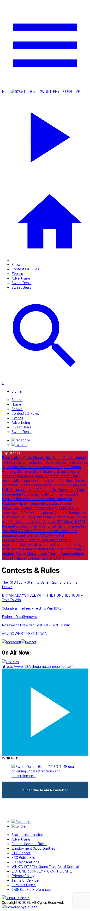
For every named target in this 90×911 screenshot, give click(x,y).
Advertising (21, 278)
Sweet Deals (21, 282)
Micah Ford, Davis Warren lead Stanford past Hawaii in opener (42, 473)
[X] (19, 444)
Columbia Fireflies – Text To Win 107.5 (32, 608)
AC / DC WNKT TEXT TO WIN (24, 633)
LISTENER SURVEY (39, 494)
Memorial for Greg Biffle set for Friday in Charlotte (42, 546)
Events (17, 273)
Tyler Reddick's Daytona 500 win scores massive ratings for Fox (40, 498)
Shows (17, 264)
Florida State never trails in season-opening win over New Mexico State (43, 480)
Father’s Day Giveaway (19, 616)
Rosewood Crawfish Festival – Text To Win (36, 625)
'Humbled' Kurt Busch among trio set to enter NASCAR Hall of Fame (39, 535)
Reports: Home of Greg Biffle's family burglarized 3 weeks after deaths (36, 542)
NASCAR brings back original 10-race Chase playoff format (43, 551)
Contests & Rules (25, 269)
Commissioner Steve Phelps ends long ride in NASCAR (43, 555)
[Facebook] (21, 440)
